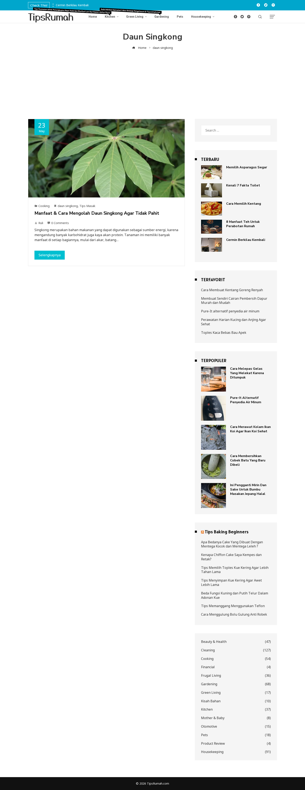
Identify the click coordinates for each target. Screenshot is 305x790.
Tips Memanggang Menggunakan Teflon (233, 606)
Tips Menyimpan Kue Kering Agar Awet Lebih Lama (231, 582)
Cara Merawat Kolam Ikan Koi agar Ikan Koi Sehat (250, 429)
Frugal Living (236, 675)
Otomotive (236, 726)
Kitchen (236, 709)
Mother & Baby (236, 718)
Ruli (40, 223)
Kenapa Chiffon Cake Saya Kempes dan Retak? (231, 556)
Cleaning (236, 650)
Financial (236, 667)
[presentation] (53, 4)
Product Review (236, 743)
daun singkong (68, 206)
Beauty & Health (236, 642)
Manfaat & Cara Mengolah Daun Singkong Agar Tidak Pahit (96, 213)
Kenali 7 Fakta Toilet (243, 185)
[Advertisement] (152, 81)
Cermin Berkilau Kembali (72, 5)
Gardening (236, 684)
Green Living (236, 692)
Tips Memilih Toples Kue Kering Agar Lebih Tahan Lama (234, 569)
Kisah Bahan (236, 701)
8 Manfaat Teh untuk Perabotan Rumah (243, 223)
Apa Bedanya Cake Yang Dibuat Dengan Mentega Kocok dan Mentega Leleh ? (232, 544)
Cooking (44, 206)
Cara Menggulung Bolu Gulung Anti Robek (234, 614)
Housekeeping (236, 752)
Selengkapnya (50, 255)
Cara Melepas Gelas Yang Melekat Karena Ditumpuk (247, 373)
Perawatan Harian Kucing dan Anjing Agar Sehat (233, 321)
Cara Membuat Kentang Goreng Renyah (232, 290)
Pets (236, 735)
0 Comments (60, 223)
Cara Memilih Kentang (243, 203)
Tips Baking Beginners (227, 532)
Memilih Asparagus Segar (246, 167)
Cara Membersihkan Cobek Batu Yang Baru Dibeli (247, 460)
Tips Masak (87, 206)
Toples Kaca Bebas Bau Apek (223, 332)
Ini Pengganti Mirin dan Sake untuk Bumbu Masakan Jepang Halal (248, 489)
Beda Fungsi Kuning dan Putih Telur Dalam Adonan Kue (234, 595)
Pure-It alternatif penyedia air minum (230, 311)
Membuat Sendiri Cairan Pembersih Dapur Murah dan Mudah (234, 300)
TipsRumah (51, 16)
